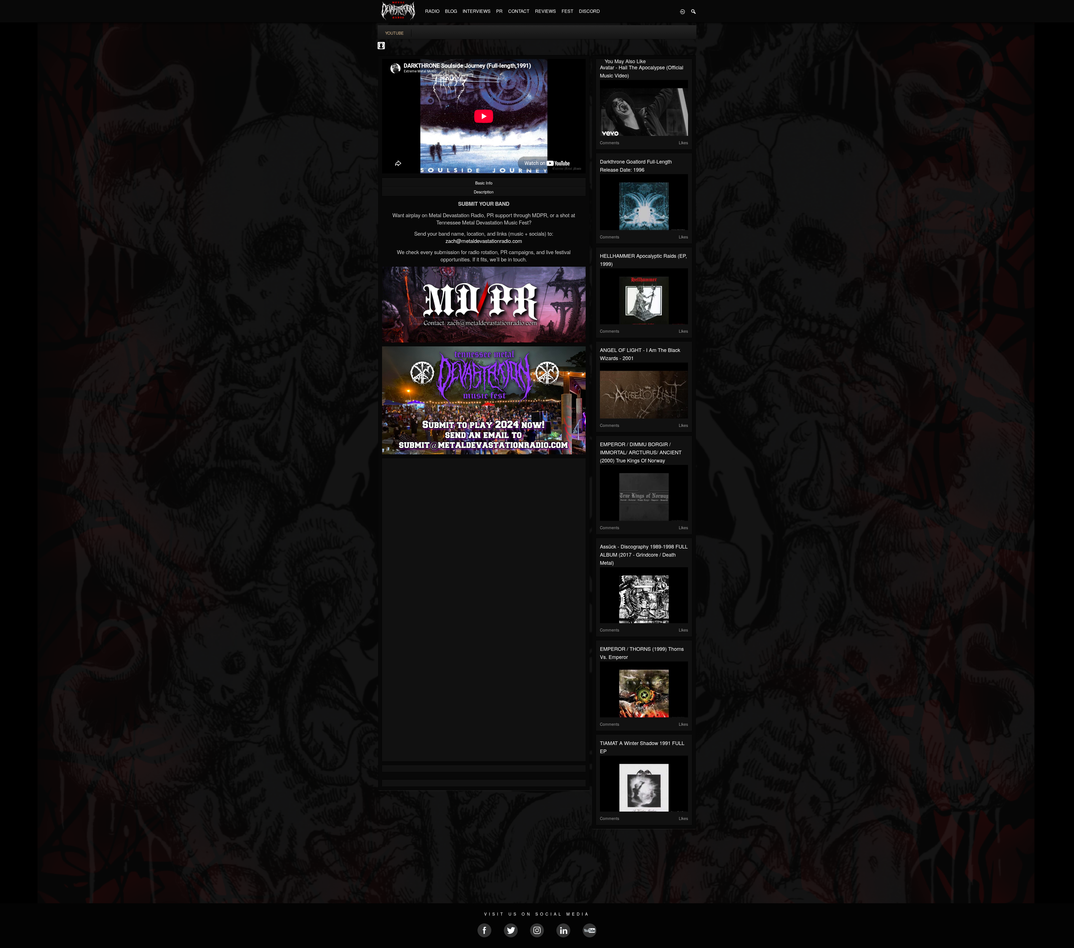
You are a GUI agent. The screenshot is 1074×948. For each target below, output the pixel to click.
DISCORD (589, 11)
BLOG (451, 11)
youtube (394, 33)
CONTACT (518, 11)
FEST (567, 11)
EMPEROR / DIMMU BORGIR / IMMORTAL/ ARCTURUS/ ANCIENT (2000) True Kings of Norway (641, 452)
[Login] (682, 11)
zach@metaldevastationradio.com (484, 240)
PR (499, 11)
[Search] (693, 11)
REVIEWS (545, 11)
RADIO (432, 11)
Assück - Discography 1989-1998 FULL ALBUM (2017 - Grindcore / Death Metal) (644, 554)
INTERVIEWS (477, 11)
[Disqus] (483, 537)
